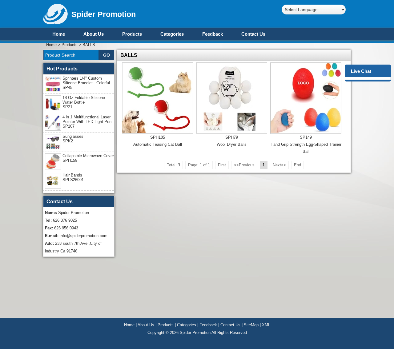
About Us (93, 34)
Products (132, 34)
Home (58, 34)
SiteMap (251, 325)
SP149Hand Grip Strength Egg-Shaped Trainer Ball (306, 144)
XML (266, 325)
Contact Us (253, 34)
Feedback (212, 34)
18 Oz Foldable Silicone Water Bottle (83, 102)
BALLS (88, 44)
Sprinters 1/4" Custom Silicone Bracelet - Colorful (86, 83)
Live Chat (361, 71)
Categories (172, 34)
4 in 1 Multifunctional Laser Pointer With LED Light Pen (86, 122)
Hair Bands (73, 177)
